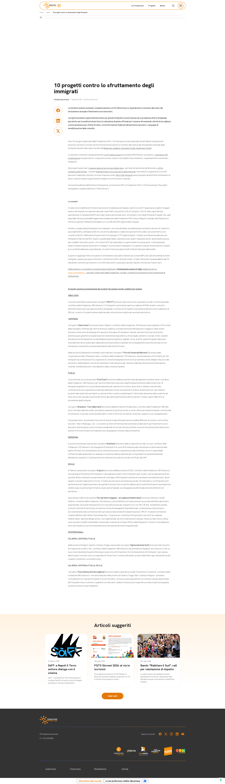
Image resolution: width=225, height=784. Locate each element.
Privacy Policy (75, 769)
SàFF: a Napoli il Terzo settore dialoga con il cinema (62, 669)
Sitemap (125, 769)
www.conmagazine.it (77, 272)
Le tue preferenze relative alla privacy (122, 781)
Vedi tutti (112, 696)
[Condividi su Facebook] (58, 110)
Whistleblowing (100, 769)
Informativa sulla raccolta (90, 781)
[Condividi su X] (58, 131)
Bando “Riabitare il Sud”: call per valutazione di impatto (158, 667)
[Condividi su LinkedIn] (58, 121)
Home (42, 12)
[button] (180, 5)
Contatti (162, 37)
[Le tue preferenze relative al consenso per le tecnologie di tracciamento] (221, 780)
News (48, 12)
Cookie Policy (50, 769)
